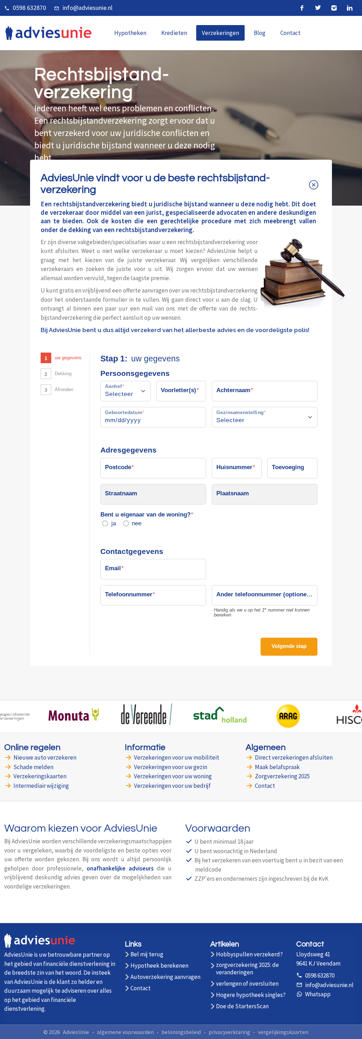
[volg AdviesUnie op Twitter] (318, 8)
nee (136, 523)
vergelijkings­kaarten (283, 1031)
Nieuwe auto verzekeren (44, 757)
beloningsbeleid (181, 1031)
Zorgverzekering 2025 (282, 776)
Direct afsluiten (294, 757)
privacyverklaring (229, 1031)
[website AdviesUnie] (39, 945)
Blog (259, 33)
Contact (290, 33)
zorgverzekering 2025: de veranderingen (247, 968)
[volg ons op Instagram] (334, 8)
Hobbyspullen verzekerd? (249, 954)
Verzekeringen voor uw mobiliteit (176, 757)
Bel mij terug (146, 954)
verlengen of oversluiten (247, 983)
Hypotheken (130, 33)
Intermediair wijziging (41, 786)
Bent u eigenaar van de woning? (145, 514)
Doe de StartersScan (242, 1006)
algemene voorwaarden (125, 1031)
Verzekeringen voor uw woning (173, 776)
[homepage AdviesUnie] (48, 32)
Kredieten (174, 33)
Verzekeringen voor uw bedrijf (172, 786)
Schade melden (33, 767)
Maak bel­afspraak (277, 767)
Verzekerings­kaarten (39, 776)
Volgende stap (289, 646)
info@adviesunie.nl (87, 8)
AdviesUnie (76, 1031)
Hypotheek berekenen (159, 965)
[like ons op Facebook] (302, 8)
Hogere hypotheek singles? (251, 995)
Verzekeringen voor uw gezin (170, 767)
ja (113, 523)
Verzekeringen (220, 33)
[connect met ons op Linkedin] (350, 8)
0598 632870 (29, 8)
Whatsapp (318, 994)
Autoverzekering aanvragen (165, 977)
